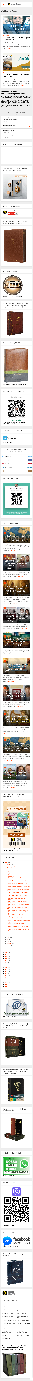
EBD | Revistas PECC (7, 1309)
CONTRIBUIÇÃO (6, 1338)
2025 (6, 948)
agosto (9, 864)
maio (8, 937)
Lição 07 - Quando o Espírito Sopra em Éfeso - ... (18, 910)
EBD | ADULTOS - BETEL (23, 1306)
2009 (6, 982)
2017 (6, 965)
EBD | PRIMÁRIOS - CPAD (8, 1323)
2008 (6, 984)
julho (8, 933)
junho (8, 935)
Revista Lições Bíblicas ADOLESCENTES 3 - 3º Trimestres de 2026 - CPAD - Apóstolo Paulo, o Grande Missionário (15, 563)
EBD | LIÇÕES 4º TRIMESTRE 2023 (6, 1331)
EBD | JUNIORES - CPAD (23, 1320)
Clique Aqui (9, 48)
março (8, 941)
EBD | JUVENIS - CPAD (7, 1316)
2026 (6, 862)
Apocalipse (5, 72)
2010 (6, 980)
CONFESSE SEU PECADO (23, 1335)
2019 (6, 960)
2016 (6, 967)
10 (5, 767)
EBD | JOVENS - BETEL (22, 1313)
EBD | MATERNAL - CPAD (8, 1328)
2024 (6, 950)
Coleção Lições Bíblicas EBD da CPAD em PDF (23, 1331)
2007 (6, 986)
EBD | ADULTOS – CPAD (8, 1306)
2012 (6, 975)
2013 (6, 973)
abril (8, 939)
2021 (6, 956)
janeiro (9, 945)
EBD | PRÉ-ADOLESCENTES (9, 1320)
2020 (6, 958)
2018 (6, 963)
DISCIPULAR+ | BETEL (22, 1328)
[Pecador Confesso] (14, 4)
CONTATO (4, 1335)
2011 (6, 978)
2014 (6, 971)
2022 (6, 954)
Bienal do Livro (6, 35)
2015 (6, 969)
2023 (6, 952)
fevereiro (9, 943)
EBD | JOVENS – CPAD (7, 1313)
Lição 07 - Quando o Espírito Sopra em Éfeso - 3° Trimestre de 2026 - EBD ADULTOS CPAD (16, 538)
